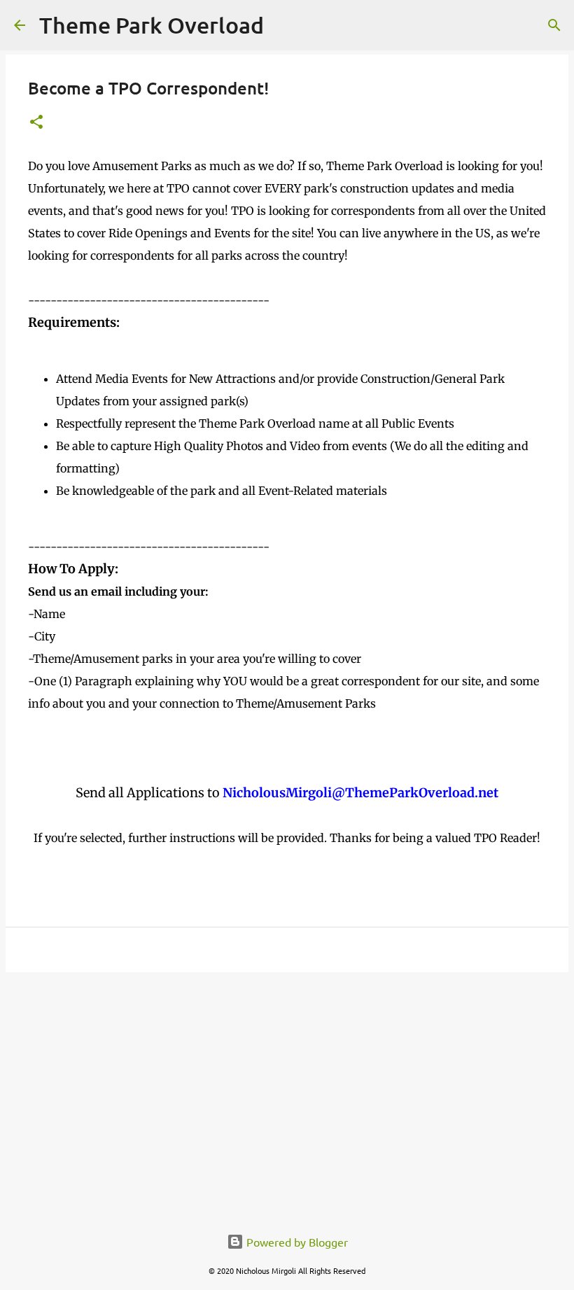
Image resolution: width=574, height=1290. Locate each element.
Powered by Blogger (296, 1242)
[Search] (554, 25)
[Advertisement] (287, 1091)
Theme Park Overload (151, 24)
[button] (36, 122)
